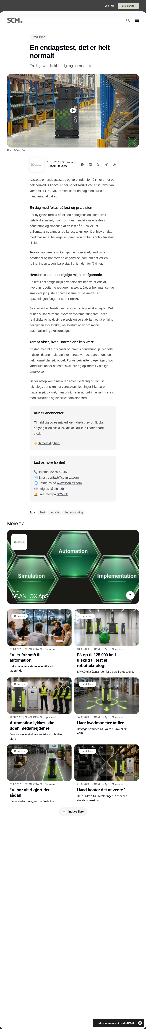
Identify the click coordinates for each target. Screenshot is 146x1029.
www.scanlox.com (69, 483)
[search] (128, 20)
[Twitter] (98, 164)
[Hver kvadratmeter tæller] (106, 706)
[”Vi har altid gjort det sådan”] (39, 774)
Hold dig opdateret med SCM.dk (116, 1023)
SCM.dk (62, 494)
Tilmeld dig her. (49, 443)
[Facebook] (82, 164)
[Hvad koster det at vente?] (106, 773)
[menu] (137, 20)
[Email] (106, 164)
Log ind (109, 5)
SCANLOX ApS (57, 166)
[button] (130, 595)
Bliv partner (128, 5)
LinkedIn (60, 489)
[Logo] (15, 20)
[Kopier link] (114, 164)
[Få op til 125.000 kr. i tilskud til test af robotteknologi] (106, 641)
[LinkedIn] (90, 164)
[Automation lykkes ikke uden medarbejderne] (39, 709)
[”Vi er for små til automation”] (39, 641)
